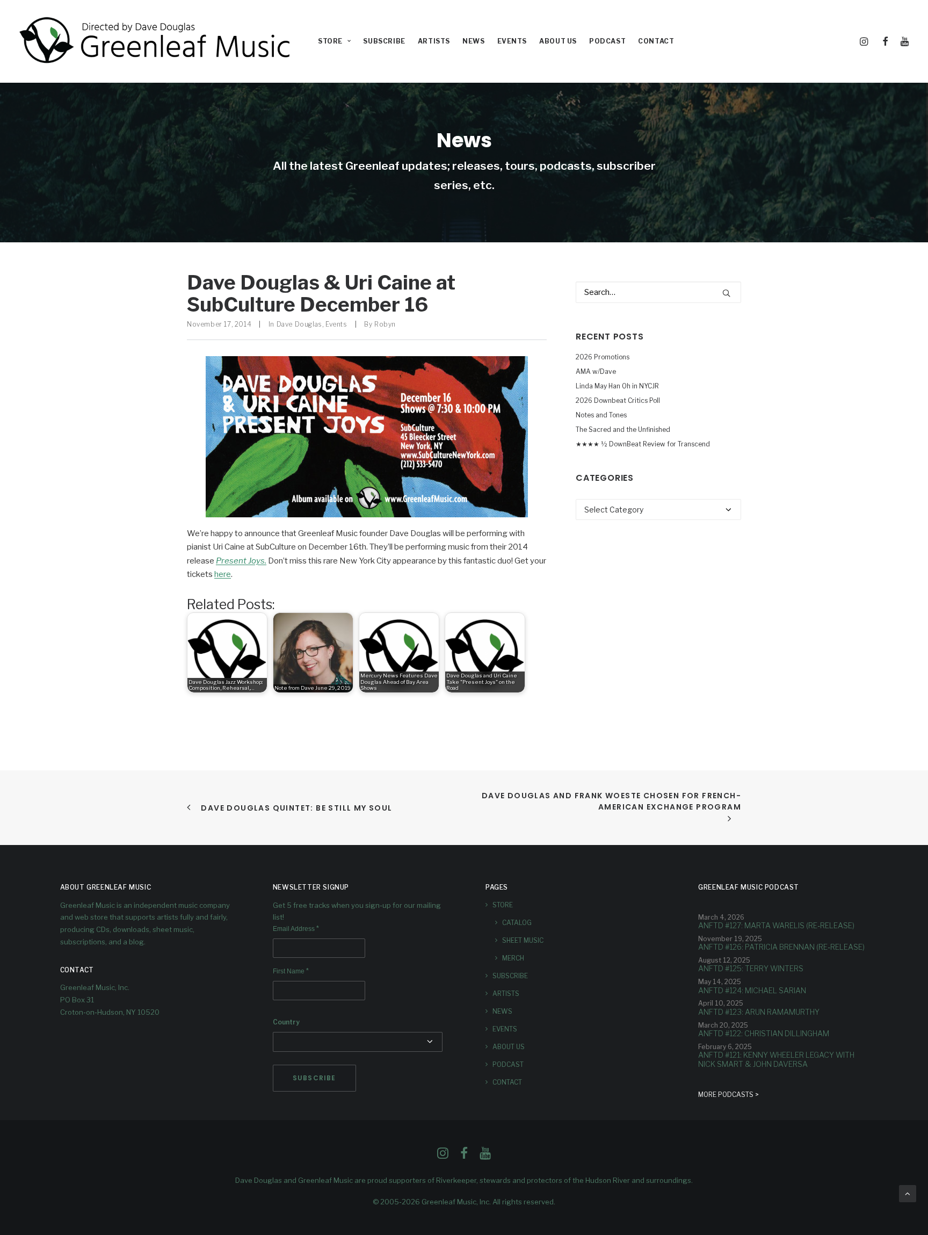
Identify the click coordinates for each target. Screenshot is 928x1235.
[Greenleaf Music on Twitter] (464, 1156)
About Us (558, 41)
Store (502, 905)
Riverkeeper (456, 1180)
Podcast (607, 41)
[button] (865, 41)
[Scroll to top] (907, 1193)
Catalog (517, 923)
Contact (656, 41)
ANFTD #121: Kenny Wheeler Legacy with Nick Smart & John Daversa (776, 1059)
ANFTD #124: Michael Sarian (752, 990)
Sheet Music (522, 940)
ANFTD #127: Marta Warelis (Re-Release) (776, 925)
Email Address (296, 929)
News (473, 41)
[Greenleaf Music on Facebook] (442, 1156)
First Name (291, 971)
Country (286, 1022)
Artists (434, 41)
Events (512, 41)
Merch (513, 958)
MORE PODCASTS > (728, 1094)
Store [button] (330, 41)
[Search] (658, 292)
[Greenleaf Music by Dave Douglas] (156, 41)
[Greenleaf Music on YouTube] (485, 1156)
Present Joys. (241, 561)
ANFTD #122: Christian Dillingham (763, 1033)
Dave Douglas (299, 324)
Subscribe (384, 41)
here (222, 574)
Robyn (385, 324)
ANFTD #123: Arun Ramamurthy (759, 1011)
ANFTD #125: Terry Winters (750, 968)
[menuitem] (334, 41)
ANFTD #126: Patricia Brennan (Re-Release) (781, 946)
